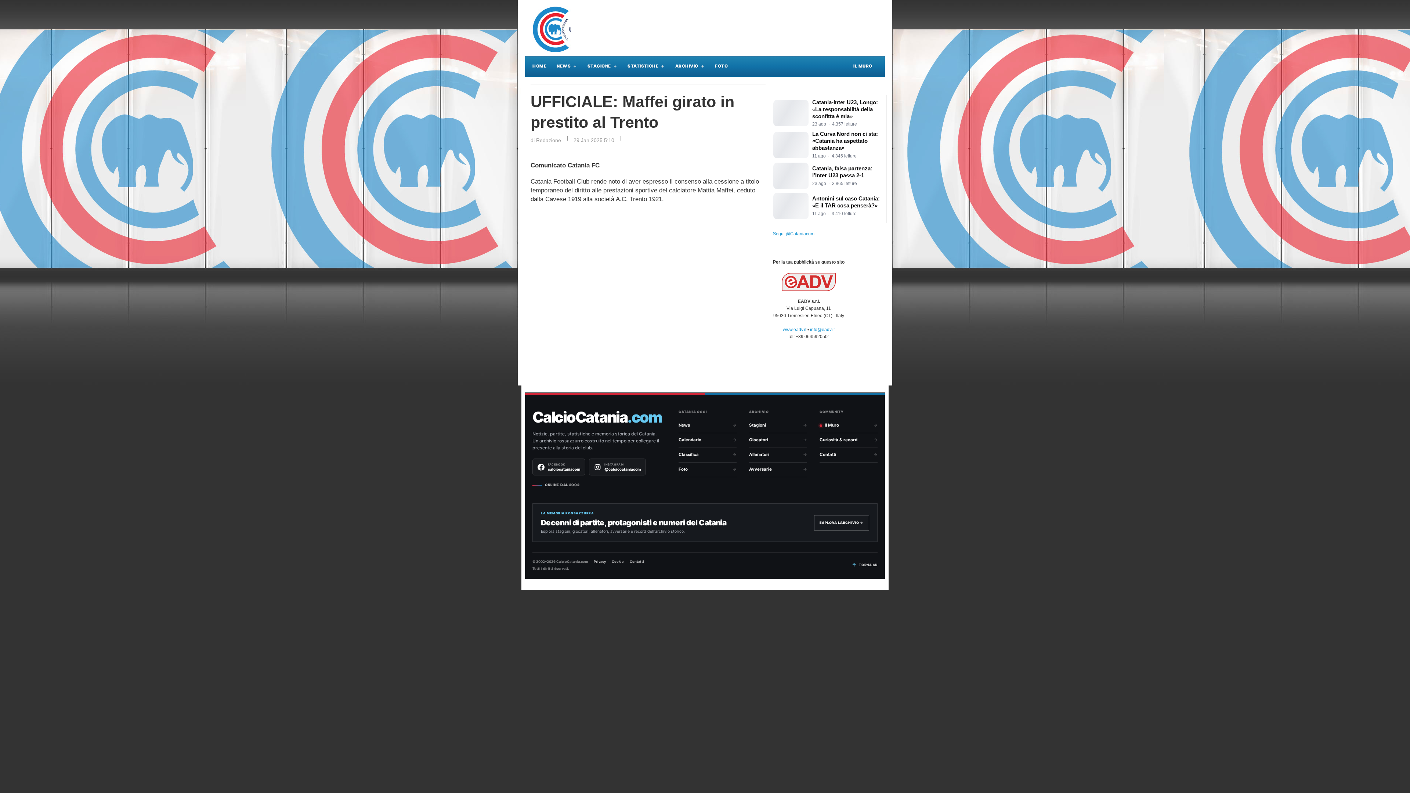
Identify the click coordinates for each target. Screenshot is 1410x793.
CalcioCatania (597, 417)
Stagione (599, 66)
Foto (721, 66)
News (564, 66)
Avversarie (760, 469)
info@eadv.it (822, 329)
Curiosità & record (838, 439)
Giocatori (758, 439)
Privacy (600, 562)
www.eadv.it (794, 329)
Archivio (686, 66)
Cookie (618, 562)
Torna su (868, 565)
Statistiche (643, 66)
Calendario (690, 439)
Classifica (689, 454)
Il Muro (862, 66)
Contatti (828, 454)
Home (539, 66)
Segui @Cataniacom (793, 233)
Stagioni (757, 425)
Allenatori (759, 454)
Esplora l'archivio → (842, 523)
